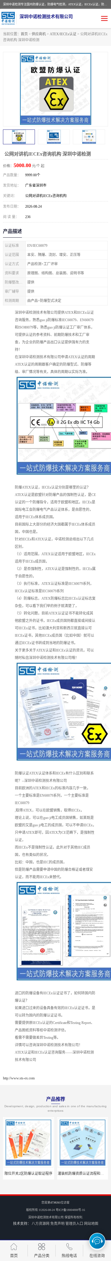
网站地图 (91, 1224)
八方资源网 (40, 1224)
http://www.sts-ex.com (19, 1078)
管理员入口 (74, 1224)
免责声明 (57, 1224)
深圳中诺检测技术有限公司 (46, 1217)
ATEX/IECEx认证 (63, 34)
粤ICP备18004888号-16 (70, 1210)
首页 (24, 34)
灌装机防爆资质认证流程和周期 (82, 1174)
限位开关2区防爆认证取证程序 (28, 1174)
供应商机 (39, 34)
